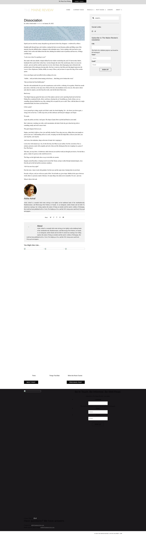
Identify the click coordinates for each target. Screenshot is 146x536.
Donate (110, 9)
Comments (98, 399)
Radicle (90, 9)
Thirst (33, 375)
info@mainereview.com (37, 525)
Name (94, 55)
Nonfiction (39, 23)
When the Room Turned (75, 375)
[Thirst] (34, 249)
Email (94, 61)
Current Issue (78, 9)
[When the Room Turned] (75, 249)
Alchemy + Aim (118, 533)
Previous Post (75, 382)
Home (68, 9)
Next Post (31, 382)
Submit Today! (79, 1)
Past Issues (100, 9)
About (118, 9)
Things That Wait (54, 375)
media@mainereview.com (47, 527)
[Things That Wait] (54, 249)
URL (93, 44)
